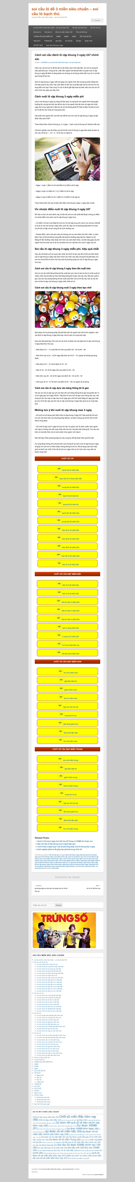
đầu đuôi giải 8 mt (71, 811)
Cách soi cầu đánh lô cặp (75, 857)
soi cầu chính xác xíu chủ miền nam (48, 1020)
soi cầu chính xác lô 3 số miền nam (48, 1044)
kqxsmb (60, 1142)
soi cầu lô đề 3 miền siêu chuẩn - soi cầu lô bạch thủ (64, 62)
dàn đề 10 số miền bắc (71, 556)
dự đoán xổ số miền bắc (63, 1131)
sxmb (38, 1152)
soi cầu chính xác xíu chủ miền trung (48, 1040)
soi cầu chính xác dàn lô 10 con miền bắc (49, 989)
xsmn (87, 1155)
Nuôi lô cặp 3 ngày (92, 862)
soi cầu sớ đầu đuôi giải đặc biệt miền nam (50, 1015)
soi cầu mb (76, 1147)
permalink (56, 868)
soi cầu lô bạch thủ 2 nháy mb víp (47, 964)
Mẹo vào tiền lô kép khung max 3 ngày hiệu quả (56, 844)
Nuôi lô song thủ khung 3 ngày (79, 864)
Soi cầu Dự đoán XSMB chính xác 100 (66, 1146)
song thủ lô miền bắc (70, 487)
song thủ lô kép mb (70, 504)
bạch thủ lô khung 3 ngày (45, 857)
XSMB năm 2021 (74, 1155)
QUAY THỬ (88, 41)
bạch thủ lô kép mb (70, 496)
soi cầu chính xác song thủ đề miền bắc (49, 995)
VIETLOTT (37, 41)
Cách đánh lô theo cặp (60, 857)
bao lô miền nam (70, 698)
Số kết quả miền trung (43, 1102)
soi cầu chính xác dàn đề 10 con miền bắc (50, 986)
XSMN (66, 36)
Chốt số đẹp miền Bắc (50, 1120)
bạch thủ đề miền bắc (70, 513)
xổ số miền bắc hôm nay (54, 1157)
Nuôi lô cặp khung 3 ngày (42, 864)
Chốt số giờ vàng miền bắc (46, 1117)
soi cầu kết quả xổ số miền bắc (52, 1147)
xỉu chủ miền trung (70, 760)
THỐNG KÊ (48, 41)
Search (58, 905)
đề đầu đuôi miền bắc (70, 653)
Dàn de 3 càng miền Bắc (68, 1120)
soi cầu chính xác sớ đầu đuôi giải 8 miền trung (51, 1035)
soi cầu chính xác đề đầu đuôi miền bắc (49, 1009)
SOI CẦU (59, 41)
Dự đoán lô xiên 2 (54, 1126)
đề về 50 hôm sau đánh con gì (78, 1158)
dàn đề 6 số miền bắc (70, 539)
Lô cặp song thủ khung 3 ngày (77, 862)
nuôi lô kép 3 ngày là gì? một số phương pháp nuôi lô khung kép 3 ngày (66, 846)
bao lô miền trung (71, 786)
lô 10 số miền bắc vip (70, 645)
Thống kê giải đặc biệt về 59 (72, 1153)
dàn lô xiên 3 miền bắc (71, 610)
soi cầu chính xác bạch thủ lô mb (47, 975)
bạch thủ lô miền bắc (70, 470)
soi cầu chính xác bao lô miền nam (47, 1029)
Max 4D (39, 1080)
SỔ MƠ (78, 41)
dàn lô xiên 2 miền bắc (71, 602)
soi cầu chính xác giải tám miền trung (48, 1046)
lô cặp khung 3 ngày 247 (61, 862)
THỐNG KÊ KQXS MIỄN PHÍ (43, 36)
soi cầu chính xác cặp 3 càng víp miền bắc (50, 978)
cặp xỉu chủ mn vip (70, 707)
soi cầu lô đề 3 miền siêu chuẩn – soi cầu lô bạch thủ (65, 11)
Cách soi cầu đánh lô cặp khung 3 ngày (50, 859)
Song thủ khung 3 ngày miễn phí (64, 866)
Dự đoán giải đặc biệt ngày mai (46, 1123)
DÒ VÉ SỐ (68, 41)
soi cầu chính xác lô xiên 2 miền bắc (48, 1004)
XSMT (74, 36)
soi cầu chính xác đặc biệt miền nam (48, 1024)
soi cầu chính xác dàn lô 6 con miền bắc (49, 1006)
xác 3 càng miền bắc (71, 628)
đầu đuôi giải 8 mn (70, 724)
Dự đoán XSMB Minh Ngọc (83, 1128)
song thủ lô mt (70, 794)
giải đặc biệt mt (71, 768)
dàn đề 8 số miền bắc (70, 547)
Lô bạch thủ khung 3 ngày (45, 862)
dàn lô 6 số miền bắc (70, 585)
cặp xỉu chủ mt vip (70, 803)
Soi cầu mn (37, 32)
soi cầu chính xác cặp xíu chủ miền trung (49, 1053)
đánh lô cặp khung (81, 860)
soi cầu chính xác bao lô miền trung (48, 1051)
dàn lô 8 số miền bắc (70, 593)
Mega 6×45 (40, 1075)
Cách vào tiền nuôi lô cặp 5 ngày (72, 859)
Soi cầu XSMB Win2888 (45, 1150)
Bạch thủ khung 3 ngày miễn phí (75, 855)
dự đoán (82, 1120)
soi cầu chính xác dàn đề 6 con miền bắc (49, 982)
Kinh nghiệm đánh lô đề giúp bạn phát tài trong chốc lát (59, 849)
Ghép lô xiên (85, 1140)
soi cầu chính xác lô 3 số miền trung (48, 1049)
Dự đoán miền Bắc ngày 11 (68, 1126)
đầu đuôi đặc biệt (71, 732)
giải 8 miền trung (70, 777)
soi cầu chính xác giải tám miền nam (48, 1022)
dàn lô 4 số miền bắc (70, 564)
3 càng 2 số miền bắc (70, 636)
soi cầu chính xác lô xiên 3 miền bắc (48, 1002)
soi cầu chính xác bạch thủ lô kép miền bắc (50, 973)
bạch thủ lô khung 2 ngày (54, 45)
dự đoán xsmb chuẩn (44, 1129)
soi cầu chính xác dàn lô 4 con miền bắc (49, 991)
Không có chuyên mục (49, 1142)
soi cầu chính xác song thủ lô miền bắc (49, 998)
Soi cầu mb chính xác (79, 28)
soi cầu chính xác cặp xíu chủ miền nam (49, 1031)
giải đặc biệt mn (70, 681)
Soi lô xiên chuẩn (84, 1150)
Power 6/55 (40, 1082)
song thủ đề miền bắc (70, 521)
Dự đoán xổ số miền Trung (64, 1139)
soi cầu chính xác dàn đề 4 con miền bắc (49, 980)
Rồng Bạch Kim (93, 864)
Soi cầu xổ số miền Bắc (66, 1150)
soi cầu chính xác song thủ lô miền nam (49, 1018)
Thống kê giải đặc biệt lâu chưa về (53, 1153)
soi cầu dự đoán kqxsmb (45, 1145)
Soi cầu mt (48, 32)
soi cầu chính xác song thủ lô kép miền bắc (50, 966)
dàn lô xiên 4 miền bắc (71, 619)
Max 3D (39, 1077)
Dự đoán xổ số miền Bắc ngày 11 (78, 1134)
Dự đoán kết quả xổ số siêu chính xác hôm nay (66, 1124)
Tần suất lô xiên (85, 1153)
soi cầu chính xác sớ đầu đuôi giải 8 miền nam (51, 1026)
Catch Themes (99, 1174)
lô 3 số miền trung (70, 829)
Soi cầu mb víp (95, 28)
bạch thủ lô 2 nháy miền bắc (70, 478)
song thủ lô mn (71, 715)
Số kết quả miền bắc (43, 1097)
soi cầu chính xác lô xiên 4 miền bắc (48, 1000)
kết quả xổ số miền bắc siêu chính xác (83, 1142)
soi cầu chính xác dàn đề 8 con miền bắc (49, 984)
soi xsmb (97, 1150)
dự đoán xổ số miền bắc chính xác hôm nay (65, 1132)
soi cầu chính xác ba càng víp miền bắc (49, 969)
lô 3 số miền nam (70, 741)
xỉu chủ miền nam (71, 672)
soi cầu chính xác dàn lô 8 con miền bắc (49, 1011)
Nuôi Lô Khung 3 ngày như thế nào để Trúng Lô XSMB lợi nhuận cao (65, 841)
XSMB (58, 36)
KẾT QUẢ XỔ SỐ (85, 36)
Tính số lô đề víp (81, 32)
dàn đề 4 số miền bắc (70, 530)
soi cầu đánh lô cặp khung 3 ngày (45, 866)
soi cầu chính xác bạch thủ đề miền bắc (49, 971)
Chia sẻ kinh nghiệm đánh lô (67, 860)
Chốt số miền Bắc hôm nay (64, 1117)
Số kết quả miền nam (43, 1100)
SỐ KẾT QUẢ (38, 45)
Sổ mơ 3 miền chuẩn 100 (63, 32)
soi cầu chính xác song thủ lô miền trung (49, 1042)
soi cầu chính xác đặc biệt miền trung (48, 1055)
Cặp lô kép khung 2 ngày (50, 860)
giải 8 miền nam (70, 690)
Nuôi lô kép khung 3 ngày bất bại (60, 864)
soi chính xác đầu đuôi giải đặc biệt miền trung (51, 1037)
